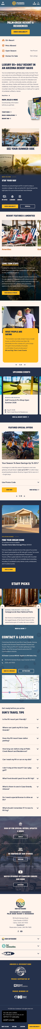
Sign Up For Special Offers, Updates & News (20, 829)
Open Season (10, 51)
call (38, 4)
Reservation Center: (16, 927)
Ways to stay (5, 1026)
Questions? (20, 925)
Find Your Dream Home (13, 540)
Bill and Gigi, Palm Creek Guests (16, 350)
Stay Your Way (9, 181)
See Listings (34, 56)
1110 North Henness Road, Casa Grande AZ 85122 (20, 660)
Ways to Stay (6, 177)
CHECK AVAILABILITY (34, 1026)
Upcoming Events (21, 372)
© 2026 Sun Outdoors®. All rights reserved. (20, 1008)
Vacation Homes (8, 536)
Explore (14, 1026)
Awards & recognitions (20, 964)
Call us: (15, 923)
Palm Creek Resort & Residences (20, 24)
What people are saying (13, 333)
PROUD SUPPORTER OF (20, 979)
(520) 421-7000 (10, 663)
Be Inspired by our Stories (20, 854)
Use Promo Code (11, 482)
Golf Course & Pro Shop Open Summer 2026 (17, 401)
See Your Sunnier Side (20, 148)
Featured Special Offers (20, 428)
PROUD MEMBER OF (20, 991)
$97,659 (17, 545)
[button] (9, 115)
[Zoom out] (35, 689)
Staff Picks (20, 584)
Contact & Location (17, 637)
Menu (2, 4)
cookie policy (15, 1016)
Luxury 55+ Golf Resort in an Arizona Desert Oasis (18, 66)
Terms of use (23, 698)
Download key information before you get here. (10, 104)
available (11, 542)
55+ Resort (9, 40)
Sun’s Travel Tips (13, 712)
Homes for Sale (11, 56)
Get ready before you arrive (13, 708)
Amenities (6, 249)
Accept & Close (8, 1020)
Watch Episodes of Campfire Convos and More (20, 877)
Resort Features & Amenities (20, 216)
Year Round (33, 51)
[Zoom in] (35, 685)
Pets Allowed (10, 45)
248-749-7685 (26, 927)
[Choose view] (35, 694)
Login (34, 4)
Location (22, 1026)
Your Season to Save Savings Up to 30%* (20, 463)
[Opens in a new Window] (20, 997)
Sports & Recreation (12, 397)
